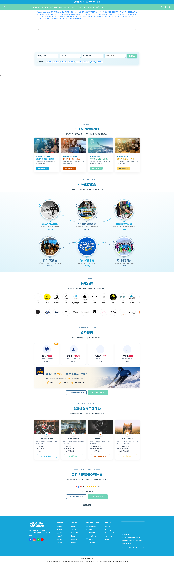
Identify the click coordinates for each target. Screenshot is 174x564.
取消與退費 (74, 539)
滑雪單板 (49, 62)
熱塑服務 (59, 533)
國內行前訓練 (92, 530)
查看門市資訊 (132, 547)
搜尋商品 (132, 56)
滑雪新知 (59, 542)
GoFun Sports (109, 530)
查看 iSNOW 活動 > (46, 456)
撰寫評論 (99, 496)
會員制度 (73, 526)
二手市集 (59, 539)
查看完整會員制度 (77, 393)
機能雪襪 (86, 62)
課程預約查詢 (74, 533)
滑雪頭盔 (64, 62)
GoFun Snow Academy (112, 533)
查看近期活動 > (127, 456)
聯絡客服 (73, 542)
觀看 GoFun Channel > (100, 456)
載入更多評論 (78, 496)
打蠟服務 (59, 530)
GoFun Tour (108, 536)
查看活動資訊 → (123, 168)
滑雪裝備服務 (92, 526)
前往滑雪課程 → (69, 168)
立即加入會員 (99, 393)
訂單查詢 (73, 530)
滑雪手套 (78, 62)
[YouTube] (42, 539)
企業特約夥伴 (92, 542)
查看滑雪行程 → (96, 168)
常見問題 (73, 536)
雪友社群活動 (92, 539)
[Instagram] (34, 539)
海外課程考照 (92, 533)
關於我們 (107, 526)
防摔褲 (93, 62)
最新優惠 (59, 526)
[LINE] (38, 539)
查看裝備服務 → (42, 168)
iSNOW (107, 539)
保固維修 (59, 536)
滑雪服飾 (56, 62)
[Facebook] (30, 539)
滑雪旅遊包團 (92, 536)
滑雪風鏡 (71, 62)
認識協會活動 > (73, 456)
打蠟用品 (100, 62)
